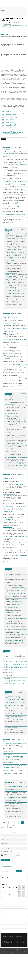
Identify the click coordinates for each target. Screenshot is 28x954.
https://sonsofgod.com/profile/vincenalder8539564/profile (14, 214)
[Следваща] (11, 825)
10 (19, 822)
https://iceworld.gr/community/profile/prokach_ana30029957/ (15, 680)
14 (5, 825)
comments (7, 24)
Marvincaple (21, 147)
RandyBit (21, 782)
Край (14, 825)
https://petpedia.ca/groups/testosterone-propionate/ (13, 761)
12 (25, 822)
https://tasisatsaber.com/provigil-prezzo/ (13, 705)
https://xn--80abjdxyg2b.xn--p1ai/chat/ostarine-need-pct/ (14, 658)
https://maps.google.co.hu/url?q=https (10, 348)
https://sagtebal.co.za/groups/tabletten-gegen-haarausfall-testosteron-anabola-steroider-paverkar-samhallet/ (15, 701)
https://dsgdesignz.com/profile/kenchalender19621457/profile (15, 328)
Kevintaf (18, 651)
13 (3, 825)
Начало (4, 822)
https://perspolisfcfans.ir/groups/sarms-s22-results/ (13, 683)
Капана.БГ (7, 22)
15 (8, 825)
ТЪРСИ (19, 871)
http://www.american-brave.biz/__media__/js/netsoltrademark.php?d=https (12, 528)
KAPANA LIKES (4, 34)
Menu (1, 17)
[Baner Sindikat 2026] (6, 866)
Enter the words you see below (6, 851)
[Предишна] (8, 822)
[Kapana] (3, 10)
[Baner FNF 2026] (5, 864)
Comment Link (6, 147)
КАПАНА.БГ (3, 871)
